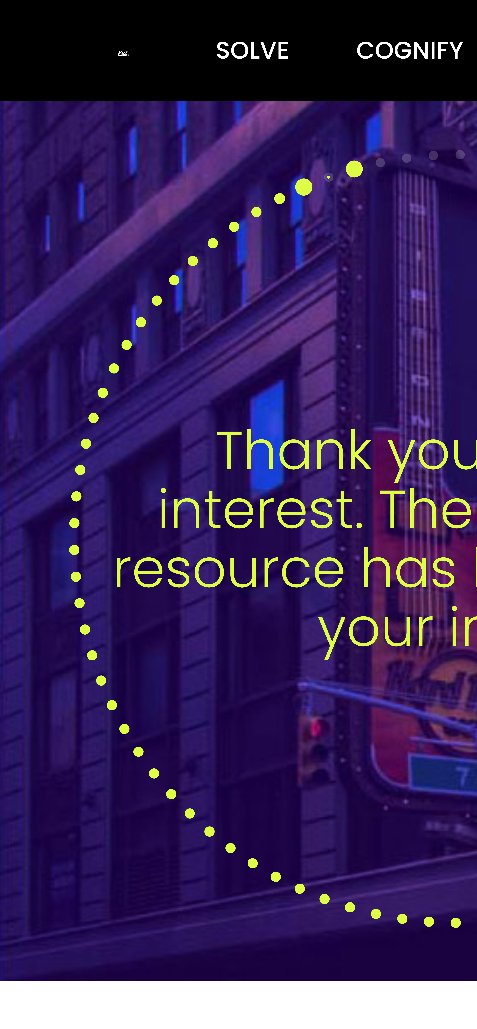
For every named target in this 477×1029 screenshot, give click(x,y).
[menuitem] (252, 50)
